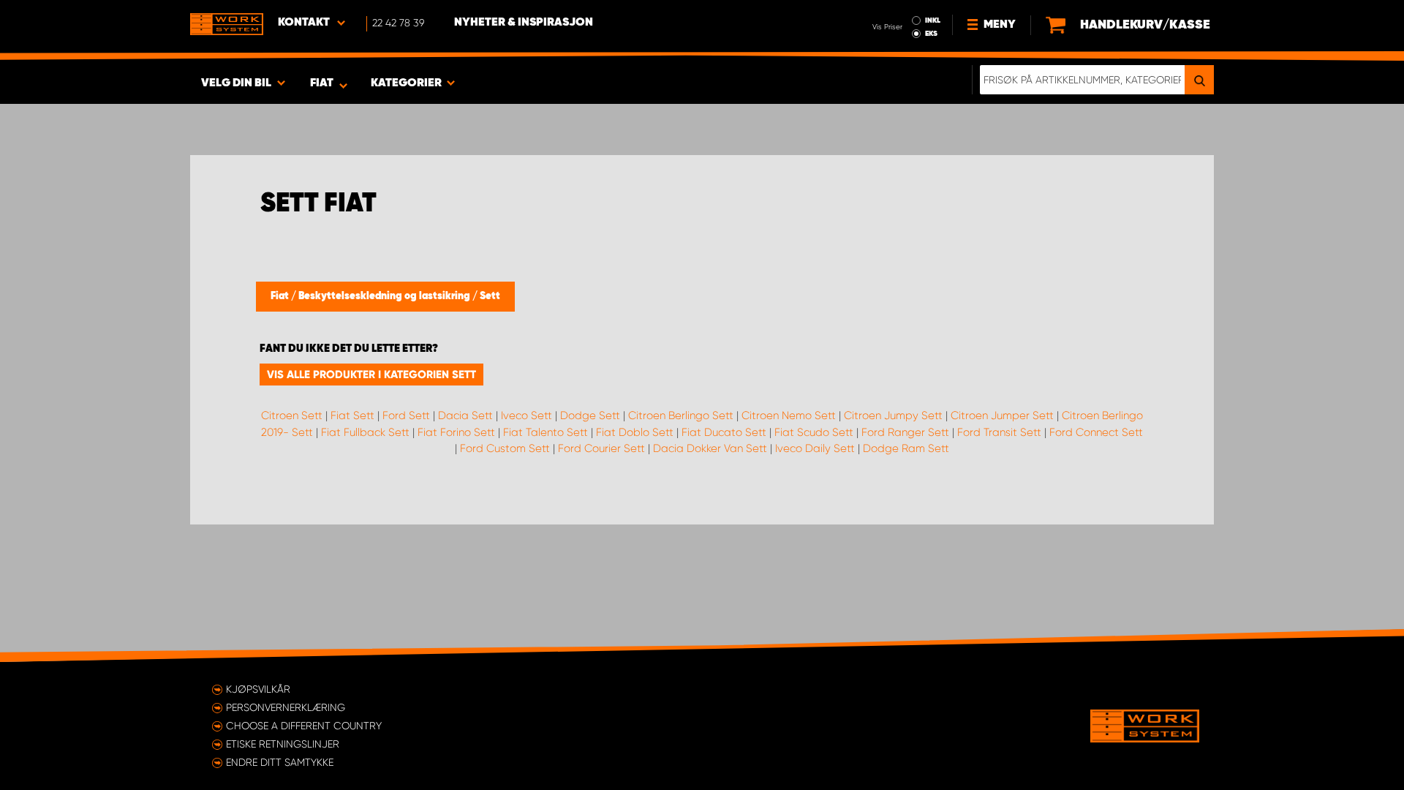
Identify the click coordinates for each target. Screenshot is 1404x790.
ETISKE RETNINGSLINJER (282, 744)
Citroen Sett (291, 415)
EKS (931, 33)
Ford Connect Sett (1096, 432)
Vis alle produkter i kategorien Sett (371, 374)
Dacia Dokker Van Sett (710, 448)
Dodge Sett (590, 415)
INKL (932, 20)
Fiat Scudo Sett (813, 432)
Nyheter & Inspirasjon (523, 23)
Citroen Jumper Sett (1002, 415)
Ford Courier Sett (601, 448)
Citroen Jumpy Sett (893, 415)
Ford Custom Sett (505, 448)
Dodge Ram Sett (906, 448)
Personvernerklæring (285, 707)
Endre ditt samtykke (279, 762)
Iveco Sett (526, 415)
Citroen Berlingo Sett (680, 415)
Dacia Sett (465, 415)
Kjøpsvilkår (258, 689)
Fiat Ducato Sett (724, 432)
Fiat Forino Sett (456, 432)
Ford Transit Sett (999, 432)
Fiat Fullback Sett (365, 432)
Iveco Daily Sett (815, 448)
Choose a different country (304, 725)
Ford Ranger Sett (905, 432)
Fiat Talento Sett (545, 432)
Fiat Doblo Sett (634, 432)
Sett (490, 296)
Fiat (281, 296)
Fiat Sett (352, 415)
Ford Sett (406, 415)
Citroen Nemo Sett (788, 415)
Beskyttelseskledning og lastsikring (385, 296)
